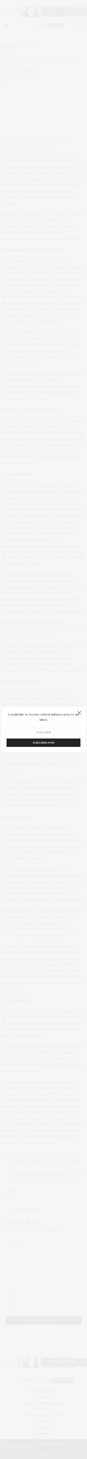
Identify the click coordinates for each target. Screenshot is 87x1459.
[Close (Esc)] (79, 713)
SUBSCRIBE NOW (43, 742)
